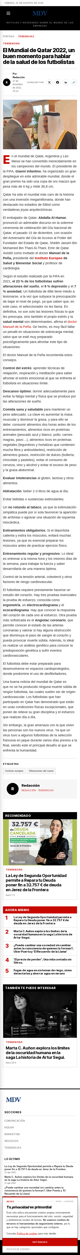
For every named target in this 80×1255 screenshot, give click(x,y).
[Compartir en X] (49, 82)
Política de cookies (27, 1233)
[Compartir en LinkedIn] (66, 82)
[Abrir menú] (8, 13)
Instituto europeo (14, 770)
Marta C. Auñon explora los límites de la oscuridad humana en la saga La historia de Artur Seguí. (38, 1180)
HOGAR (9, 1127)
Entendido (40, 1242)
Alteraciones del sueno (41, 770)
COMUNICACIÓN (14, 1120)
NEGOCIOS (11, 1141)
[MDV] (40, 13)
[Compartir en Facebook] (57, 82)
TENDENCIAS (26, 36)
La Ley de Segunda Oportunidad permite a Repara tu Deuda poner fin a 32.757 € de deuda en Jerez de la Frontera (38, 1169)
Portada (8, 36)
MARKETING (12, 1134)
